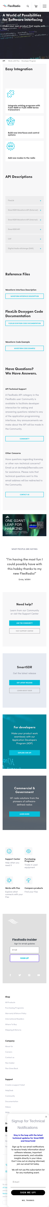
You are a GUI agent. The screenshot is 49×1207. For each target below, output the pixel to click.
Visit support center (24, 636)
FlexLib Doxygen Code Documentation (24, 323)
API (4, 61)
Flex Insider (10, 1067)
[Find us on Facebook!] (10, 980)
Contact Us (24, 494)
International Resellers (14, 1023)
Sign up (24, 962)
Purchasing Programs (14, 1012)
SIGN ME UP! (28, 1192)
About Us (9, 1051)
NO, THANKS (28, 1200)
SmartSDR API (14, 229)
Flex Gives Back (11, 1073)
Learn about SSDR (24, 695)
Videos (8, 1111)
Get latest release (24, 687)
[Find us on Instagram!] (29, 980)
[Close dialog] (46, 1116)
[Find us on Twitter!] (19, 980)
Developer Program (29, 61)
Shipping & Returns (13, 1034)
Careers (8, 1056)
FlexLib (11, 200)
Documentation (11, 1106)
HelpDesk (9, 1095)
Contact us (9, 1062)
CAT (9, 238)
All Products (10, 1007)
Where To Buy (11, 1029)
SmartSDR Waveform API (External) (23, 210)
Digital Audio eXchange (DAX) (21, 248)
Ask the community (24, 628)
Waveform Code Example (24, 348)
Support (9, 1083)
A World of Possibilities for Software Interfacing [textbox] (22, 17)
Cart (36, 6)
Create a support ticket (15, 1089)
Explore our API (24, 757)
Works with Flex (13, 61)
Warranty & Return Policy (15, 1018)
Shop (7, 1001)
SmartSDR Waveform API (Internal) (23, 219)
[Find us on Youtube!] (38, 980)
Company (10, 1045)
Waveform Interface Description (25, 296)
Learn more (24, 819)
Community (24, 439)
